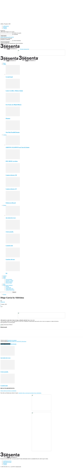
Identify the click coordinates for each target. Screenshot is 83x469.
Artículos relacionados (5, 344)
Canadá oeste (9, 245)
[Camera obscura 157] (13, 186)
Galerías (4, 134)
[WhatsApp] (17, 308)
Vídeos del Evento (9, 288)
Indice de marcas (9, 281)
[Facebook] (3, 308)
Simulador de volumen (12, 340)
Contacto (5, 28)
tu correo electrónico (17, 40)
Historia (7, 286)
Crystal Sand (9, 77)
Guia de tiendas (9, 279)
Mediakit (5, 27)
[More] (21, 308)
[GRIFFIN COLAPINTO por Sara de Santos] (13, 144)
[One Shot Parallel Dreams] (13, 129)
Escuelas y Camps (9, 280)
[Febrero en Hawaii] (13, 200)
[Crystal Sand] (13, 74)
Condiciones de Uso (7, 461)
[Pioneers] (13, 115)
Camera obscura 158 (11, 175)
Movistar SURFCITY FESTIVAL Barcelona (17, 341)
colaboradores (6, 26)
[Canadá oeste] (13, 243)
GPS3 (4, 278)
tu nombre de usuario (17, 33)
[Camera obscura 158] (13, 172)
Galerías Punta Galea (10, 289)
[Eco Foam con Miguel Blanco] (13, 102)
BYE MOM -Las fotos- (12, 161)
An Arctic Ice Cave (11, 218)
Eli (6, 273)
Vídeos (4, 64)
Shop (4, 284)
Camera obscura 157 (11, 189)
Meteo (4, 277)
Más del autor (13, 344)
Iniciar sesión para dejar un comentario (8, 390)
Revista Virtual (9, 282)
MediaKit (5, 463)
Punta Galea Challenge (8, 285)
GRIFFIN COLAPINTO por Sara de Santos (17, 147)
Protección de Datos (7, 462)
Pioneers (8, 118)
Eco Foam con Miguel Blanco (13, 104)
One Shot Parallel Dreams (13, 132)
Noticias (4, 275)
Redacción (3, 302)
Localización (8, 287)
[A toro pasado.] (13, 229)
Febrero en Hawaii (11, 203)
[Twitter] (7, 308)
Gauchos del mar (10, 259)
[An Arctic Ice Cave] (13, 215)
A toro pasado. (10, 231)
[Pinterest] (12, 308)
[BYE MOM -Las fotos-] (13, 158)
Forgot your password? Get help (7, 37)
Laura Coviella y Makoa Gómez (14, 90)
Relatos (4, 205)
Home (4, 63)
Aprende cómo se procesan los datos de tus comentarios (29, 393)
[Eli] (13, 270)
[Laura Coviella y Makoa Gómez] (13, 88)
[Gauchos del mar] (13, 256)
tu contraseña (15, 34)
